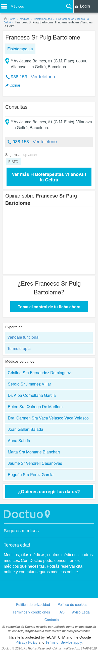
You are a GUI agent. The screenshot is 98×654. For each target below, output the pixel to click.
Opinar (15, 85)
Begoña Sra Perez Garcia (31, 474)
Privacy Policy (26, 642)
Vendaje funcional (23, 337)
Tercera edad (17, 545)
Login (85, 6)
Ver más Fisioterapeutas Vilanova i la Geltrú (49, 177)
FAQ (61, 611)
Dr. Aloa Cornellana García (32, 395)
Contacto (51, 619)
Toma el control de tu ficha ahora (49, 307)
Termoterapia (19, 348)
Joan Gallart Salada (25, 429)
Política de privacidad (33, 604)
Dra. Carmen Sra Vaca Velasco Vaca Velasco (48, 418)
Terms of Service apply (63, 642)
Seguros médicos (21, 530)
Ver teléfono (43, 76)
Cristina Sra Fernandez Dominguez (39, 372)
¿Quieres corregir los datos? (49, 491)
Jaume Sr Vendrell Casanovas (35, 463)
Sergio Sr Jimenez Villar (29, 384)
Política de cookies (72, 604)
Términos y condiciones (31, 611)
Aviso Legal (81, 611)
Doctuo (28, 514)
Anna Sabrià (19, 440)
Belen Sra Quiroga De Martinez (36, 406)
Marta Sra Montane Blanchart (34, 452)
